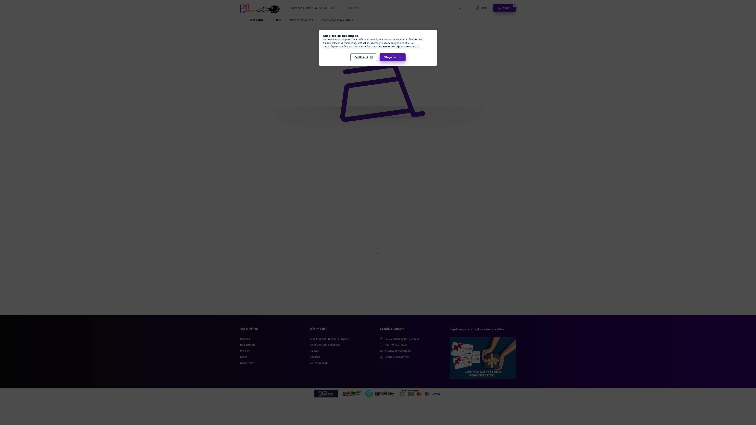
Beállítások (361, 57)
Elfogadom (390, 57)
